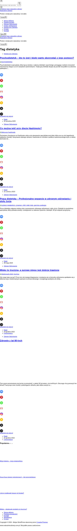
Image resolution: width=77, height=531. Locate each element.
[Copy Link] (2, 101)
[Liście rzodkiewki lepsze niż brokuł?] (7, 491)
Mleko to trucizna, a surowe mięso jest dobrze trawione (29, 270)
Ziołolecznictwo (9, 22)
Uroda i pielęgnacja (10, 26)
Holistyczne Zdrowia (10, 27)
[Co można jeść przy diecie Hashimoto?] (7, 132)
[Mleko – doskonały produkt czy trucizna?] (7, 507)
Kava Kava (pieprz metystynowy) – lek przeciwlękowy (18, 477)
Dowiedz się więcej (6, 116)
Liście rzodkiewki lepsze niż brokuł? (12, 493)
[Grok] (2, 113)
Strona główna (8, 512)
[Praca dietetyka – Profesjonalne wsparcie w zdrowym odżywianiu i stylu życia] (23, 205)
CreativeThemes (42, 522)
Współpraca (8, 517)
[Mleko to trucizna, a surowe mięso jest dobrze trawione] (9, 274)
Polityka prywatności (10, 514)
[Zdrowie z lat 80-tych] (28, 380)
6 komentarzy (8, 333)
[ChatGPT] (2, 107)
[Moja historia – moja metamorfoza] (7, 459)
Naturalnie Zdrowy (6, 10)
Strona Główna (9, 21)
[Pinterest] (2, 79)
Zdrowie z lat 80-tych (11, 340)
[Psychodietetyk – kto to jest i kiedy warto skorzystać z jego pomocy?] (6, 62)
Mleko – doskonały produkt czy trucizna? (13, 509)
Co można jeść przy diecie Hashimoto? (21, 128)
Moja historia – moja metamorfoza (11, 461)
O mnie (6, 29)
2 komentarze (8, 439)
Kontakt (6, 31)
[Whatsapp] (2, 85)
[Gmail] (2, 90)
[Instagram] (2, 96)
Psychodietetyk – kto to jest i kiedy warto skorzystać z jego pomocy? (37, 58)
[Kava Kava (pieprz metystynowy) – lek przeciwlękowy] (7, 475)
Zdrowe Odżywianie (10, 24)
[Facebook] (2, 73)
